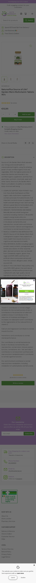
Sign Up (26, 291)
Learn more (20, 573)
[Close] (34, 565)
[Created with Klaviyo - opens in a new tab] (18, 303)
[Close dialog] (34, 280)
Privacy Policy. (30, 298)
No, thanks (26, 293)
